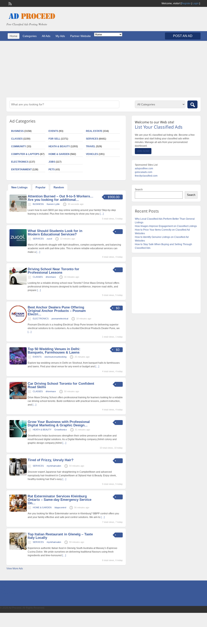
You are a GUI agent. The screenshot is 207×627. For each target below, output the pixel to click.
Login (195, 3)
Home (13, 36)
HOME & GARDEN (59, 154)
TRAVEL (90, 146)
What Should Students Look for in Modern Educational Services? (55, 232)
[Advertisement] (103, 69)
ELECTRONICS (41, 318)
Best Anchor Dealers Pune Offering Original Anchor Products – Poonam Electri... (57, 310)
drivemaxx (51, 277)
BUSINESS (38, 204)
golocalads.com (143, 172)
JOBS (52, 161)
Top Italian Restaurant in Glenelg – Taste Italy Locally (60, 536)
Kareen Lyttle (53, 204)
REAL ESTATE (94, 131)
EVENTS (53, 131)
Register (186, 3)
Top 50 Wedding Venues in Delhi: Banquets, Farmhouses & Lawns (54, 350)
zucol (49, 238)
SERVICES (92, 138)
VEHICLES (92, 154)
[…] (102, 213)
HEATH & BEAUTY (59, 146)
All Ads (46, 36)
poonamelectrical (60, 318)
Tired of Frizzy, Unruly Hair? (50, 460)
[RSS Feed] (9, 3)
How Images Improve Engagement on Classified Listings (166, 226)
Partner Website (80, 36)
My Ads (60, 36)
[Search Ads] (192, 104)
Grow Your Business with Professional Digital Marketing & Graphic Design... (59, 423)
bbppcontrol (60, 507)
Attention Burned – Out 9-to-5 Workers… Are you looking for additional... (60, 198)
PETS (52, 169)
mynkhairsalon (54, 466)
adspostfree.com (144, 168)
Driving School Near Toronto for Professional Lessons (53, 270)
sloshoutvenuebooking (55, 357)
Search (139, 189)
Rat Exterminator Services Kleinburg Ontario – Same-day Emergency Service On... (59, 499)
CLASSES (38, 277)
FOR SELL (54, 138)
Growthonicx (60, 429)
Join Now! (143, 151)
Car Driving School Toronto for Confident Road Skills (61, 385)
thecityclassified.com (146, 175)
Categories (30, 36)
